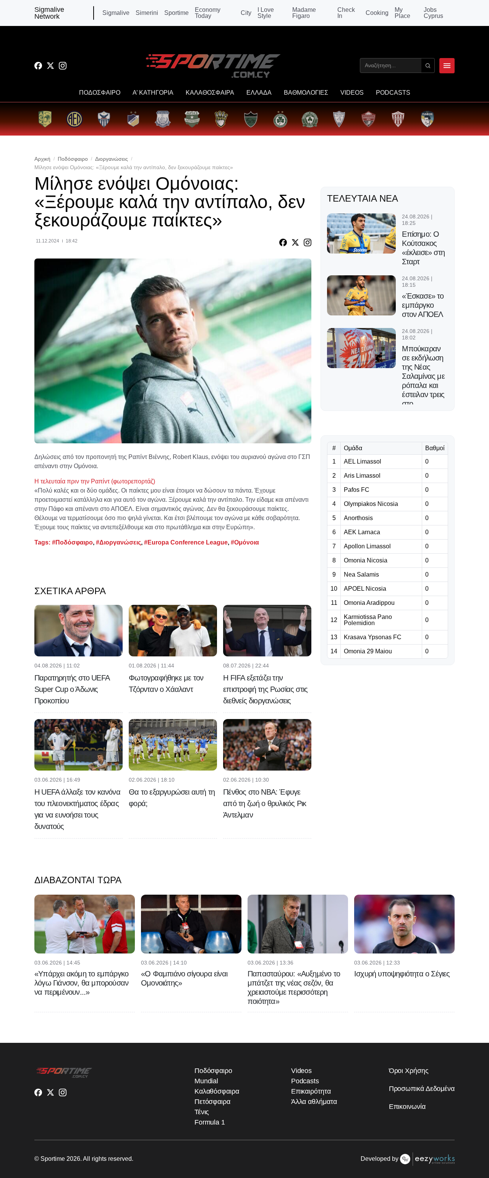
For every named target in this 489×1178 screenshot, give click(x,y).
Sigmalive (116, 13)
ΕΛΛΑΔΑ (259, 93)
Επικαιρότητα (311, 1091)
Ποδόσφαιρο (73, 159)
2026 (73, 1158)
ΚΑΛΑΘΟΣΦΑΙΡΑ (210, 93)
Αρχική (42, 159)
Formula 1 (209, 1122)
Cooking (377, 13)
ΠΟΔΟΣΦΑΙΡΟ (99, 93)
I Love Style (265, 13)
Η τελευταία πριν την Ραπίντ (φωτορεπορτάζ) (94, 481)
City (246, 13)
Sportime (176, 13)
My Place (402, 13)
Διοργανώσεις (111, 159)
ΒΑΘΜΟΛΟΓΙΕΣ (306, 93)
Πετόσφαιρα (212, 1101)
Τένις (201, 1112)
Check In (346, 13)
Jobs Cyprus (433, 13)
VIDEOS (352, 93)
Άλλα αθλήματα (314, 1101)
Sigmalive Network (49, 13)
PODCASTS (393, 93)
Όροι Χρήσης (409, 1071)
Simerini (147, 13)
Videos (301, 1071)
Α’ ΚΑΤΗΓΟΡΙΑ (153, 93)
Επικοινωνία (407, 1106)
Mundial (206, 1081)
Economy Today (207, 13)
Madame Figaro (304, 13)
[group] (44, 118)
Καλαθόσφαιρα (216, 1091)
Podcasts (305, 1081)
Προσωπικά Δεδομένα (422, 1088)
